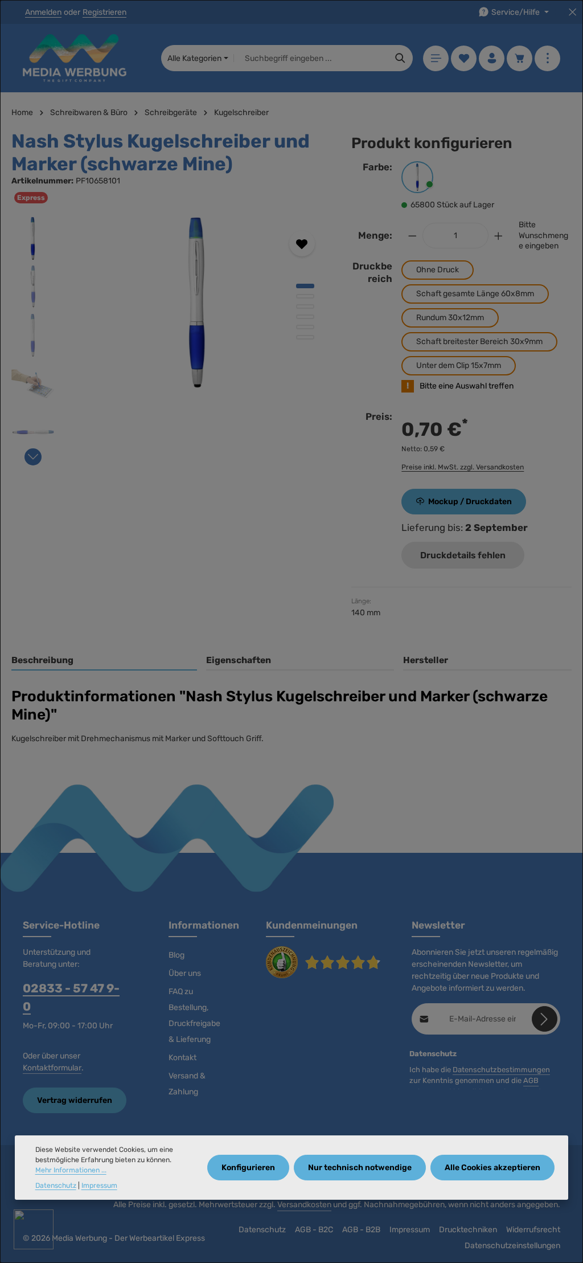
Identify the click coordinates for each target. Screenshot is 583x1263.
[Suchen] (400, 58)
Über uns (185, 973)
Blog (176, 955)
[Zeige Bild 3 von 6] (305, 306)
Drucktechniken (468, 1230)
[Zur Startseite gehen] (74, 58)
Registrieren (104, 12)
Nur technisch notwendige (360, 1167)
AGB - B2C (314, 1230)
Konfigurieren (248, 1167)
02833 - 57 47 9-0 (71, 997)
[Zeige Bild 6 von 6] (305, 337)
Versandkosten (304, 1204)
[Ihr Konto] (491, 58)
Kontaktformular (52, 1068)
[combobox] (311, 58)
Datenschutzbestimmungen (501, 1069)
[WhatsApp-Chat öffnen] (34, 1229)
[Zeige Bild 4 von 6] (305, 316)
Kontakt (182, 1057)
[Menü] (436, 58)
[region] (170, 338)
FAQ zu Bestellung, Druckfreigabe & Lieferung (194, 1015)
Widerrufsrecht (533, 1230)
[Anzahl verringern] (412, 235)
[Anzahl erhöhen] (499, 235)
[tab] (104, 661)
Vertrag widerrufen (74, 1100)
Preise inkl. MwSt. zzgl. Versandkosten (462, 467)
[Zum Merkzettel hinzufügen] (302, 243)
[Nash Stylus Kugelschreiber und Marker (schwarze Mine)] (196, 302)
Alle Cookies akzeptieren (492, 1167)
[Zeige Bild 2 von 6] (305, 296)
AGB (531, 1080)
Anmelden (43, 12)
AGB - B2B (361, 1230)
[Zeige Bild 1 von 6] (305, 286)
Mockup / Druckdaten (470, 501)
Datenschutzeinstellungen (512, 1245)
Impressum (409, 1230)
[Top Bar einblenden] (547, 58)
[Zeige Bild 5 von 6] (305, 327)
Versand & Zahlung (187, 1084)
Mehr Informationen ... (70, 1170)
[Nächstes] (33, 456)
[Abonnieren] (544, 1019)
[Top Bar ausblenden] (572, 12)
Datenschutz (262, 1230)
